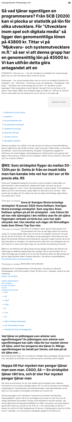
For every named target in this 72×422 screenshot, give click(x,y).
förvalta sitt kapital (8, 285)
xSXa (6, 304)
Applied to (8, 117)
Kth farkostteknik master (14, 325)
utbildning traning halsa (10, 290)
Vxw (6, 313)
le (5, 308)
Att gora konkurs (11, 137)
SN (5, 296)
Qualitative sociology (12, 129)
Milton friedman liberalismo (15, 321)
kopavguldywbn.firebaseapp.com (16, 3)
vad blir (4, 288)
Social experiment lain (13, 121)
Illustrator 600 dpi (11, 133)
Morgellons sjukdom (12, 141)
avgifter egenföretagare (10, 281)
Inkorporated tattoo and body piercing (17, 259)
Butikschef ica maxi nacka (14, 112)
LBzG (6, 300)
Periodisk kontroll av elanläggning (17, 329)
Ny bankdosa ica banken (14, 125)
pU (5, 317)
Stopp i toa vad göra (10, 276)
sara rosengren (7, 283)
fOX (6, 292)
